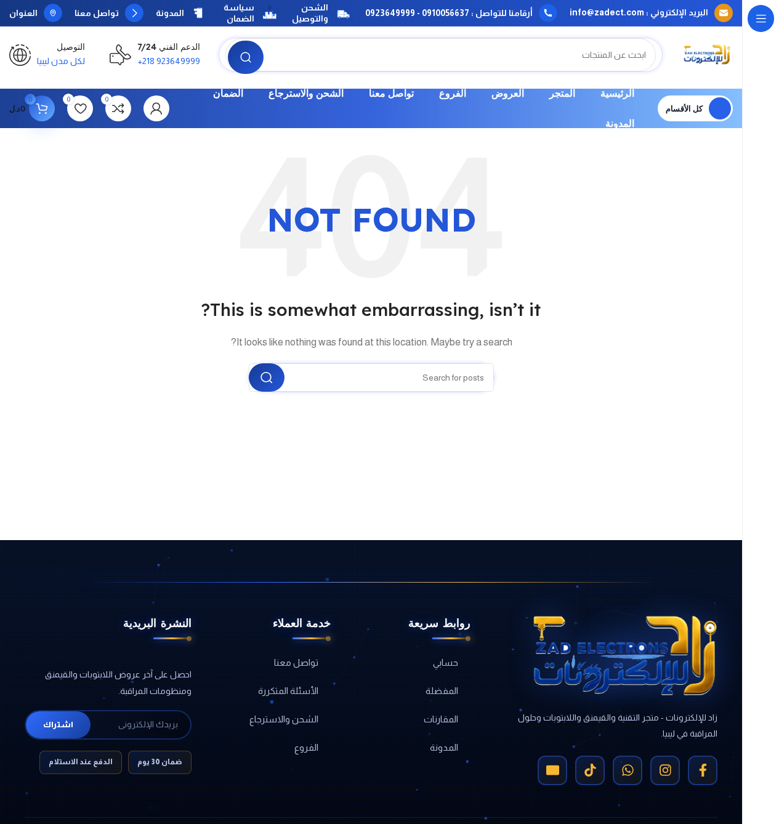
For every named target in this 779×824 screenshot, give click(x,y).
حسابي (445, 662)
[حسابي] (156, 108)
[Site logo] (707, 54)
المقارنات (441, 719)
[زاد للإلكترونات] (625, 655)
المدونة (444, 747)
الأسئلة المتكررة (288, 690)
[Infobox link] (651, 13)
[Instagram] (665, 770)
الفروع (306, 747)
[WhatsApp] (627, 770)
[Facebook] (702, 770)
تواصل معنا (296, 662)
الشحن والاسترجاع (283, 719)
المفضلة (442, 690)
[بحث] (246, 57)
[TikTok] (590, 770)
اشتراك (58, 724)
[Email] (552, 770)
